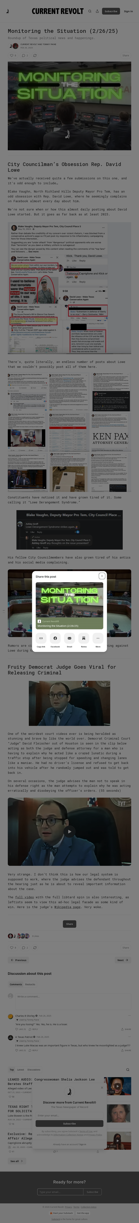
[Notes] (83, 638)
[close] (102, 576)
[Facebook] (55, 638)
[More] (98, 638)
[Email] (69, 638)
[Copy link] (41, 638)
